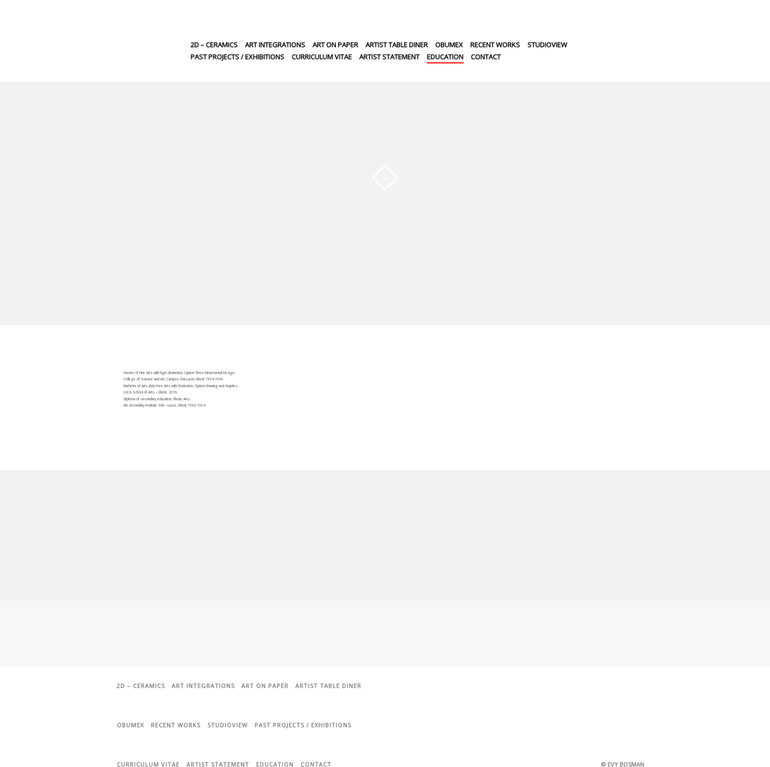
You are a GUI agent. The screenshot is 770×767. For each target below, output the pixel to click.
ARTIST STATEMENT (389, 56)
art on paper (335, 44)
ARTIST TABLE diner (397, 44)
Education (445, 56)
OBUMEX (449, 44)
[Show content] (385, 178)
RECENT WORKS (495, 44)
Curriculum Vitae (322, 56)
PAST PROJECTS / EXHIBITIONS (237, 56)
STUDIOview (547, 44)
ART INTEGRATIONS (275, 44)
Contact (486, 56)
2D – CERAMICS (214, 44)
